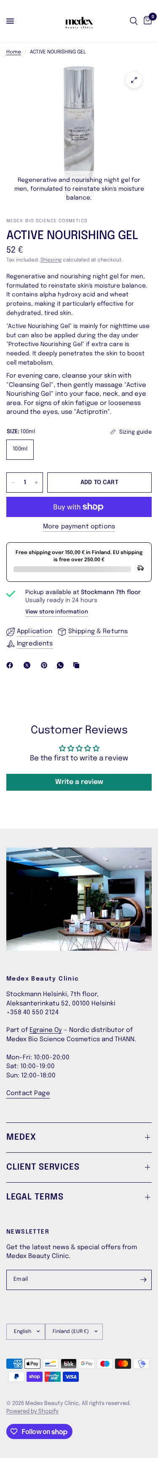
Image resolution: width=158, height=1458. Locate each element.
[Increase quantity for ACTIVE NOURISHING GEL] (36, 482)
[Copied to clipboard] (78, 665)
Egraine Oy (45, 1030)
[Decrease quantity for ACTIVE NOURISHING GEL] (13, 482)
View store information (56, 612)
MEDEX (21, 1137)
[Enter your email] (143, 1280)
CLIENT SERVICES (43, 1167)
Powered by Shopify (32, 1411)
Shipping (51, 260)
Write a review (79, 782)
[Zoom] (134, 80)
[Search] (134, 21)
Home (13, 52)
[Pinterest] (46, 665)
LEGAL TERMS (35, 1197)
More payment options (79, 526)
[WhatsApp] (62, 665)
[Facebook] (11, 665)
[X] (29, 665)
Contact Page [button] (28, 1093)
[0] (146, 21)
